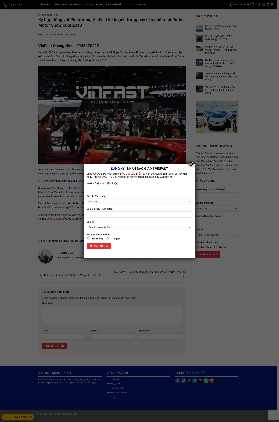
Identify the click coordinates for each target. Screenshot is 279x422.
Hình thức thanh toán (98, 234)
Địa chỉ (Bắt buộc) (96, 196)
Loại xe (91, 222)
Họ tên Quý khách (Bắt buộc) (102, 183)
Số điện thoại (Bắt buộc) (100, 209)
